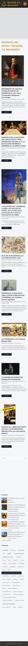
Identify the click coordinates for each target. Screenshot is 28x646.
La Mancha (13, 576)
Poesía (2, 381)
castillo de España (18, 553)
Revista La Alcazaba (13, 4)
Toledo (14, 607)
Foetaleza (21, 563)
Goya (3, 569)
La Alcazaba (6, 576)
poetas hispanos (6, 591)
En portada (4, 216)
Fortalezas (12, 566)
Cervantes (18, 557)
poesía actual (5, 582)
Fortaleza (5, 566)
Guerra (9, 569)
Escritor (22, 560)
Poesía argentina (16, 582)
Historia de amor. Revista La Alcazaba (11, 573)
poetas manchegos (18, 591)
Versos (20, 607)
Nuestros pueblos (5, 301)
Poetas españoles (12, 588)
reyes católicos (6, 607)
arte (3, 553)
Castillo (9, 553)
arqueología (21, 550)
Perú (3, 579)
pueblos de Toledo (19, 600)
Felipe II (4, 563)
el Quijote (15, 560)
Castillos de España (8, 557)
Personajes (3, 99)
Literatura (21, 576)
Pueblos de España (7, 600)
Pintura (9, 579)
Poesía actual (8, 381)
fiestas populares (12, 563)
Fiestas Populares (11, 216)
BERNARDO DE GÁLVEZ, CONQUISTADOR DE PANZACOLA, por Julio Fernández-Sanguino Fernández (11, 93)
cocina (4, 560)
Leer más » (6, 112)
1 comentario (10, 259)
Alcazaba (5, 550)
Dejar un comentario (11, 99)
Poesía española (6, 585)
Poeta (4, 588)
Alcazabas (13, 550)
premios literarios (6, 594)
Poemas (15, 579)
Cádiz (9, 560)
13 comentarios (10, 435)
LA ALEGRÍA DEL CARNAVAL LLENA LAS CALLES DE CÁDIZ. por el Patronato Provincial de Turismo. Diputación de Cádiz (13, 210)
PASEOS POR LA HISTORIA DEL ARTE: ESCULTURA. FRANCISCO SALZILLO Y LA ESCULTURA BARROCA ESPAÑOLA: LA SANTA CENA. (13, 141)
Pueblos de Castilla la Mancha (9, 597)
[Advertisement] (14, 23)
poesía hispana (16, 585)
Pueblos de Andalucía (18, 594)
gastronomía (21, 566)
